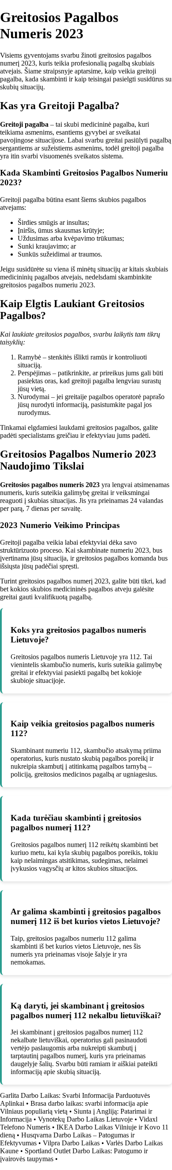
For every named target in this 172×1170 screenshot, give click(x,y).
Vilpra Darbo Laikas (71, 1143)
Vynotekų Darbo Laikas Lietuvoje (85, 1119)
